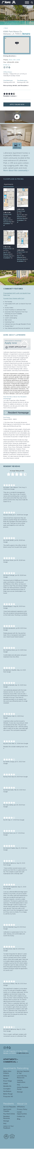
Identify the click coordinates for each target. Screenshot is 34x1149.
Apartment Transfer (7, 1110)
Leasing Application (21, 1081)
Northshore (7, 1091)
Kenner (5, 1078)
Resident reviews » (10, 96)
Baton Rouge (8, 1094)
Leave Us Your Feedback (8, 1127)
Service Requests (9, 1107)
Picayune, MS (8, 1096)
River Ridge (7, 1081)
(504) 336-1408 (14, 60)
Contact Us (21, 1116)
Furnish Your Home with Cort (13, 298)
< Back (5, 28)
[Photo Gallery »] (17, 146)
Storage (20, 1092)
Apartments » (10, 1059)
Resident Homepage (18, 412)
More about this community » (16, 170)
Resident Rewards (6, 1117)
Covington (6, 1089)
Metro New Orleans (7, 1072)
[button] (16, 43)
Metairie (26, 34)
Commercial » (10, 1062)
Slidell (5, 1083)
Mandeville (7, 1086)
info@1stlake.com (23, 1053)
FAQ (18, 1085)
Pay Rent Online (9, 1114)
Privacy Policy (22, 1109)
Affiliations (21, 1107)
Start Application (17, 347)
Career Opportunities (22, 1113)
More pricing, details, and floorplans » (16, 85)
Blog (18, 1119)
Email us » (6, 65)
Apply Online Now (17, 104)
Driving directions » (9, 56)
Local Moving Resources (22, 1077)
